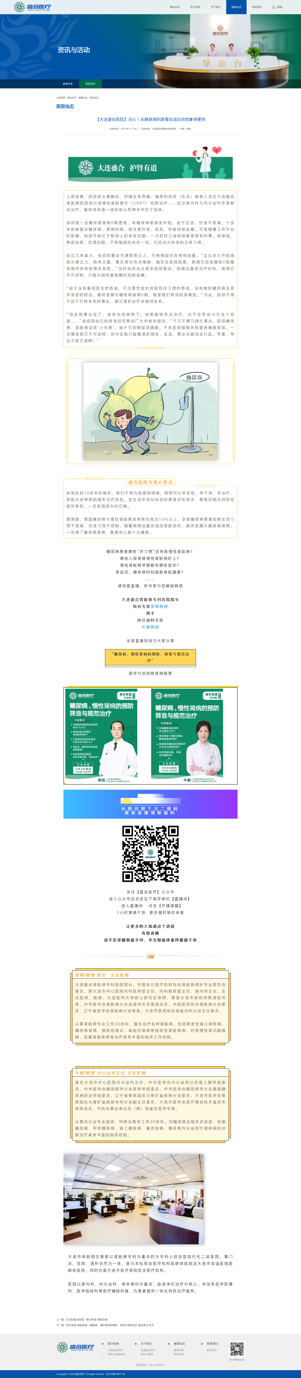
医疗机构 (195, 7)
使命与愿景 (147, 1354)
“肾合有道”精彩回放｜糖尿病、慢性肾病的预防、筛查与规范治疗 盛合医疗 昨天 (109, 1325)
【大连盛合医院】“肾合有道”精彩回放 (86, 1319)
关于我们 (216, 7)
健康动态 (236, 7)
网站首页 (175, 7)
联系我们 (257, 7)
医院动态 (90, 83)
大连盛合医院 (115, 1350)
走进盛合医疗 (148, 1350)
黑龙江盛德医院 (116, 1354)
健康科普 (68, 83)
